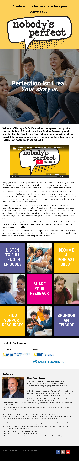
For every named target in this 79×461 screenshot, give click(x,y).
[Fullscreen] (66, 176)
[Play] (13, 176)
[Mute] (63, 176)
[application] (39, 161)
